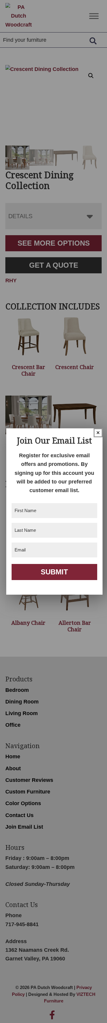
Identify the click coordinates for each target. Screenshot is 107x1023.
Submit (54, 572)
